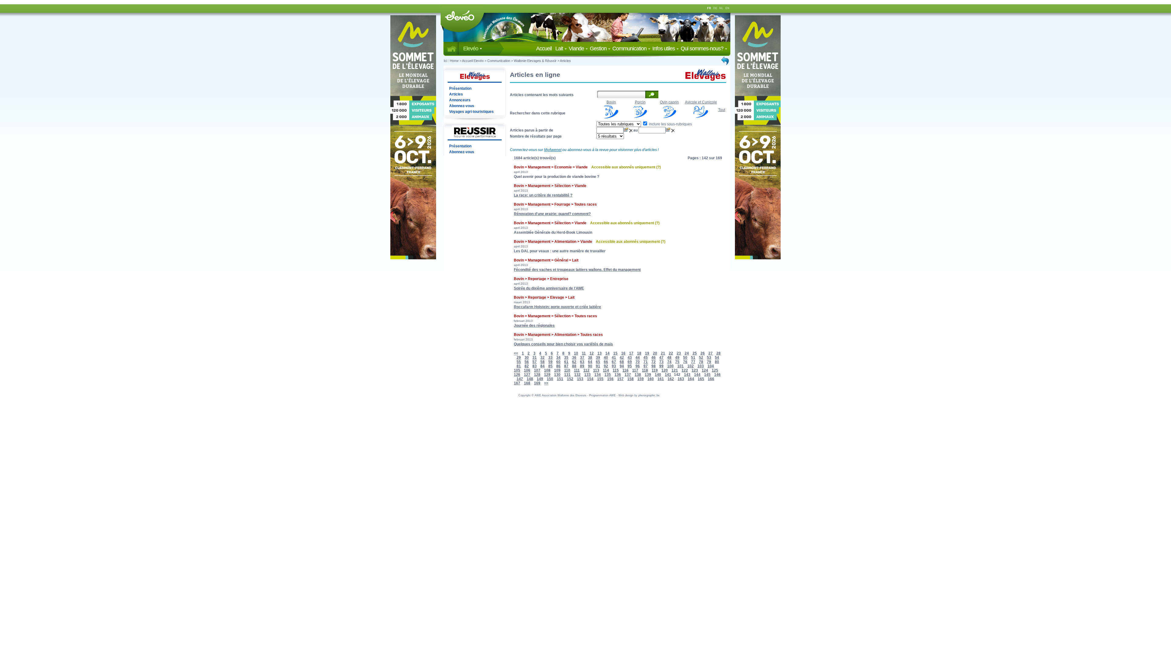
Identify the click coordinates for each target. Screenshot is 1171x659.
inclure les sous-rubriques (670, 124)
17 (631, 353)
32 (542, 357)
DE (715, 8)
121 (674, 370)
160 (650, 379)
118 (645, 370)
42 (622, 357)
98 (653, 366)
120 (664, 370)
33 (550, 357)
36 (574, 357)
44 (638, 357)
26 (702, 353)
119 (655, 370)
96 (638, 366)
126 (517, 375)
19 (647, 353)
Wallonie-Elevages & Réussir (535, 61)
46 (653, 357)
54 (717, 357)
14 (607, 353)
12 (591, 353)
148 (530, 379)
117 (635, 370)
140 (658, 375)
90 (590, 366)
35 (566, 357)
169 (537, 383)
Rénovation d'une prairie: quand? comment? (552, 214)
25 (695, 353)
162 (671, 379)
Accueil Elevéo (473, 61)
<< (516, 353)
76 (685, 362)
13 (599, 353)
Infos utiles (664, 48)
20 (655, 353)
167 (517, 383)
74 (669, 362)
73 (661, 362)
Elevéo (471, 48)
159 (640, 379)
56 (527, 362)
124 (705, 370)
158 (630, 379)
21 (663, 353)
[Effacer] (631, 130)
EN (727, 8)
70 (638, 362)
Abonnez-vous (461, 106)
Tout (721, 110)
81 (519, 366)
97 (645, 366)
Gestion (599, 48)
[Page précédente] (725, 61)
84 (542, 366)
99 (661, 366)
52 (701, 357)
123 (695, 370)
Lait (559, 48)
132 (577, 375)
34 (558, 357)
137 (628, 375)
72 (653, 362)
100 (670, 366)
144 (697, 375)
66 (606, 362)
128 (537, 375)
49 (677, 357)
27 (710, 353)
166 (711, 379)
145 (707, 375)
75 (677, 362)
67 (614, 362)
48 (669, 357)
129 (547, 375)
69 (630, 362)
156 (610, 379)
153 (580, 379)
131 (567, 375)
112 (586, 370)
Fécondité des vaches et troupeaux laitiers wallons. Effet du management (577, 270)
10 (576, 353)
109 (557, 370)
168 (527, 383)
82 (527, 366)
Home (454, 61)
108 (547, 370)
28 (718, 353)
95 (630, 366)
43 (630, 357)
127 (527, 375)
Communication (630, 48)
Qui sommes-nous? (703, 48)
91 (598, 366)
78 (701, 362)
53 (709, 357)
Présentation (460, 88)
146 (717, 375)
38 (590, 357)
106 (527, 370)
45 (645, 357)
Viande (577, 48)
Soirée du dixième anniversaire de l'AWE (549, 288)
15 (615, 353)
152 (570, 379)
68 (622, 362)
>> (546, 383)
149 (540, 379)
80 (717, 362)
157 (620, 379)
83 (534, 366)
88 (574, 366)
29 (519, 357)
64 (590, 362)
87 (566, 366)
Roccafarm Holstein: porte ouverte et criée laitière (557, 307)
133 (587, 375)
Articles (565, 61)
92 (606, 366)
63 (582, 362)
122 (685, 370)
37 (582, 357)
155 (600, 379)
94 (622, 366)
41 (614, 357)
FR (709, 8)
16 (623, 353)
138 (638, 375)
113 (596, 370)
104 (710, 366)
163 (681, 379)
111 (577, 370)
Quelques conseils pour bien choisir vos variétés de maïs (563, 344)
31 (534, 357)
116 (625, 370)
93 (614, 366)
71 (645, 362)
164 (691, 379)
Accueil (545, 48)
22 (671, 353)
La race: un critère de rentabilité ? (543, 195)
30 (527, 357)
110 (567, 370)
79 (709, 362)
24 (687, 353)
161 (660, 379)
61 (566, 362)
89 (582, 366)
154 (590, 379)
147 (520, 379)
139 (648, 375)
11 (584, 353)
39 (598, 357)
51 (693, 357)
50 (685, 357)
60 (558, 362)
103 (700, 366)
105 (517, 370)
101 (680, 366)
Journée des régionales (534, 325)
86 (558, 366)
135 (607, 375)
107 (537, 370)
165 (701, 379)
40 (606, 357)
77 (693, 362)
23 (679, 353)
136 (617, 375)
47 (661, 357)
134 (597, 375)
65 (598, 362)
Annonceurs (460, 100)
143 (687, 375)
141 (668, 375)
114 (606, 370)
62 (574, 362)
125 (715, 370)
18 (639, 353)
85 (550, 366)
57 (534, 362)
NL (721, 8)
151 (560, 379)
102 (690, 366)
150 (550, 379)
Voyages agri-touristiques (471, 112)
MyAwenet (552, 150)
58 (542, 362)
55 (519, 362)
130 (557, 375)
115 (616, 370)
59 (550, 362)
